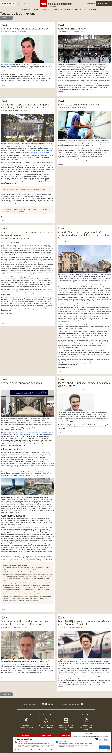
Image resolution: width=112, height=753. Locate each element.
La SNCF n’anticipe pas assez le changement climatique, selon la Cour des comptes (26, 106)
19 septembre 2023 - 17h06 (69, 241)
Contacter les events (66, 735)
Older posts (6, 18)
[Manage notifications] (108, 749)
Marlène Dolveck (6, 64)
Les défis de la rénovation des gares (21, 383)
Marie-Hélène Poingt (21, 31)
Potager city (89, 85)
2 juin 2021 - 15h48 (67, 627)
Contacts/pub (23, 4)
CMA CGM (4, 68)
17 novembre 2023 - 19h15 (69, 107)
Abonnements (103, 3)
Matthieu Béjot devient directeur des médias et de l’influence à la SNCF (83, 623)
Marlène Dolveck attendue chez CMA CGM (25, 28)
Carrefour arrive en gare (72, 28)
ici (25, 211)
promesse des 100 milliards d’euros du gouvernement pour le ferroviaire (30, 433)
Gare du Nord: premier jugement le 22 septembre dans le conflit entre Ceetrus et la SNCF (83, 235)
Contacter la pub (25, 735)
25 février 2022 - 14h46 (68, 389)
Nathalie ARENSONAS (80, 31)
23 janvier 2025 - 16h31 (68, 31)
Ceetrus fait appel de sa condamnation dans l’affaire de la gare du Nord (26, 233)
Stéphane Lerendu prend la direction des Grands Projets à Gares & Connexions (24, 623)
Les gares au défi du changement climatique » (33, 189)
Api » (92, 89)
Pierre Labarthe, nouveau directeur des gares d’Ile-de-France (84, 384)
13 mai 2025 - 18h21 (10, 31)
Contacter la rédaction (46, 735)
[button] (109, 733)
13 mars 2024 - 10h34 (11, 110)
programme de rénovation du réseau (38, 152)
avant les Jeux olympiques (76, 311)
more (3, 85)
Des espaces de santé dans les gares (78, 104)
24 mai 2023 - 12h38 (10, 386)
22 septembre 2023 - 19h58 (12, 238)
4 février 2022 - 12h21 (11, 627)
